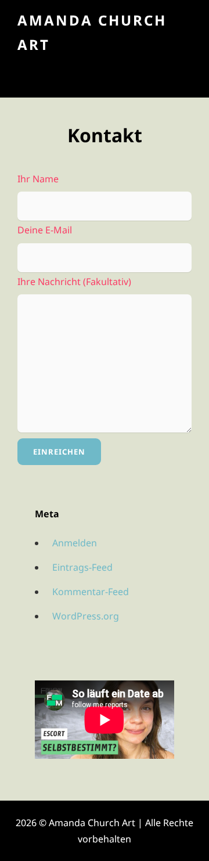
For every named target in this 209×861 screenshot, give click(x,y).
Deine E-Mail (44, 230)
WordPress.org (85, 616)
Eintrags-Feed (82, 567)
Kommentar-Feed (90, 591)
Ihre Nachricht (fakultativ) (74, 281)
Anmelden (74, 542)
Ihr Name (38, 178)
